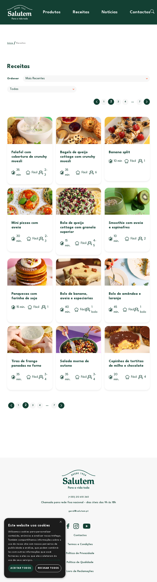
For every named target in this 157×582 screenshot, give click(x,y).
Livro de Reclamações (80, 571)
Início (10, 43)
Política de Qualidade (80, 562)
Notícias (110, 12)
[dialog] (34, 548)
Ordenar (13, 78)
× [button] (60, 522)
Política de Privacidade (80, 553)
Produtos (52, 12)
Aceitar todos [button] (20, 568)
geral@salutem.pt (78, 511)
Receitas (81, 12)
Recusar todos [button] (48, 568)
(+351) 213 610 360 (78, 497)
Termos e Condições (80, 544)
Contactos (140, 12)
